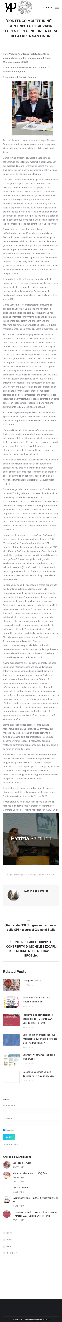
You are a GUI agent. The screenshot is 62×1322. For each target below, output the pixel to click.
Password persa (10, 1144)
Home (9, 1233)
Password (7, 1118)
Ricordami (9, 1130)
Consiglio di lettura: (32, 980)
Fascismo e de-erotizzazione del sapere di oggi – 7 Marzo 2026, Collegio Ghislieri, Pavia (39, 1018)
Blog (8, 1246)
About (9, 1239)
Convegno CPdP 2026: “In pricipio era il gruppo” (39, 1056)
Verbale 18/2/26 (20, 1187)
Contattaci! (11, 1253)
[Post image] (11, 985)
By (36, 874)
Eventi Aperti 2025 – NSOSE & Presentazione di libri (37, 999)
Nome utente (9, 1105)
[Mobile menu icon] (57, 7)
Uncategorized (20, 874)
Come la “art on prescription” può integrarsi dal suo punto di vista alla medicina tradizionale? (40, 1038)
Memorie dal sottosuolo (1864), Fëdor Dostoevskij (30, 1175)
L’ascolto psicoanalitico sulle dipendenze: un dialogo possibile (38, 1074)
